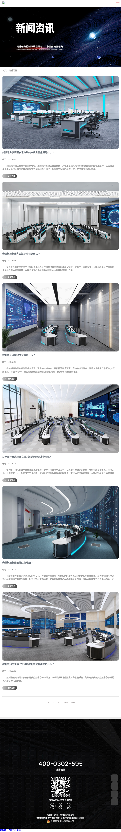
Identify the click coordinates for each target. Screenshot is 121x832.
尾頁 (73, 702)
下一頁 (65, 702)
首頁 (4, 70)
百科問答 (13, 70)
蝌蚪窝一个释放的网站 (10, 830)
